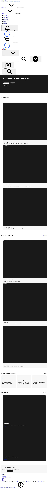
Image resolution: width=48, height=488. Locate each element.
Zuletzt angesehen (5, 15)
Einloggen (6, 1)
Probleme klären (5, 23)
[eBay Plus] (13, 1)
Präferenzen (4, 21)
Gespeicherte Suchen (5, 19)
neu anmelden (10, 1)
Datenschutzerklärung (27, 481)
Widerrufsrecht (9, 487)
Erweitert (17, 74)
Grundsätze (3, 478)
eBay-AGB (22, 481)
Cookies (7, 487)
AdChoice (13, 487)
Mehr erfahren (45, 373)
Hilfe (19, 1)
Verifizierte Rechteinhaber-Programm (6, 477)
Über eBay (3, 474)
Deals (15, 1)
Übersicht (3, 480)
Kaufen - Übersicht (5, 17)
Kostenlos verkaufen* (13, 83)
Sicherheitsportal (4, 476)
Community (3, 475)
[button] (9, 72)
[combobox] (10, 61)
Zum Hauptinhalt (4, 0)
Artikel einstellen (45, 235)
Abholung (17, 1)
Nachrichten (4, 22)
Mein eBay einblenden (18, 13)
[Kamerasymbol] (8, 65)
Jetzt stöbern (5, 426)
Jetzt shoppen (6, 83)
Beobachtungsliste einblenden (20, 7)
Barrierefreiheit (16, 481)
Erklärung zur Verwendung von (34, 481)
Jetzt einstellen (5, 459)
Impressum (20, 481)
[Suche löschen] (35, 59)
